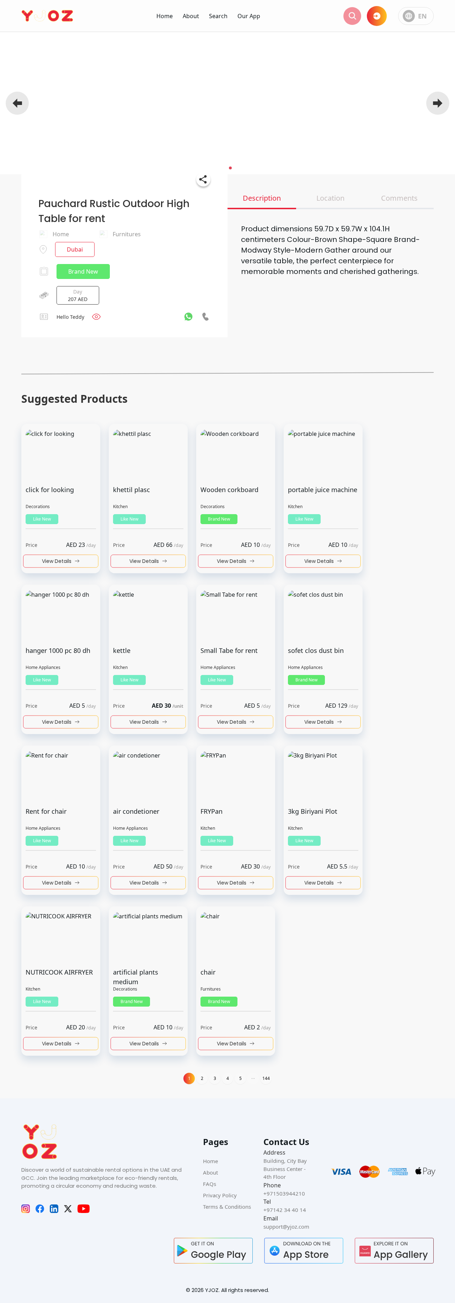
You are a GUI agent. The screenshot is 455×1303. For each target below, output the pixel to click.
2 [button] (202, 1078)
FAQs (209, 1183)
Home (164, 16)
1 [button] (189, 1078)
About (191, 16)
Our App (248, 16)
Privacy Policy (220, 1195)
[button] (253, 1078)
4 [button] (227, 1078)
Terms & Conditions (227, 1206)
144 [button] (266, 1078)
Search (218, 16)
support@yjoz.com (286, 1226)
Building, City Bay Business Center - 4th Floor (285, 1168)
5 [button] (240, 1078)
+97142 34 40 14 (284, 1209)
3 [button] (215, 1078)
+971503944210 (284, 1193)
